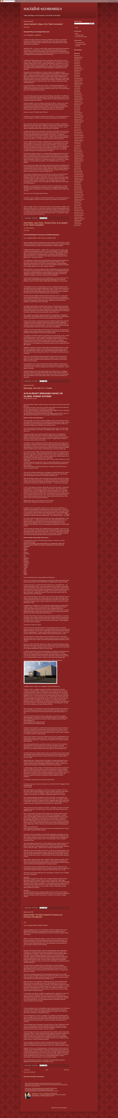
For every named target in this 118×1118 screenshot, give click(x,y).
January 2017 (77, 212)
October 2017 (77, 197)
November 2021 (77, 117)
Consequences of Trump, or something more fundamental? (44, 1093)
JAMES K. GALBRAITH (35, 35)
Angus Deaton (46, 279)
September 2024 (78, 68)
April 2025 (76, 65)
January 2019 (77, 173)
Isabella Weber (46, 281)
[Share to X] (43, 218)
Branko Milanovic (55, 281)
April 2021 (76, 129)
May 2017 (76, 205)
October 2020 (77, 138)
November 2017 (77, 196)
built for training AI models (63, 587)
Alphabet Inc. (63, 508)
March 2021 (76, 130)
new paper (28, 993)
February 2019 (77, 171)
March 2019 (76, 169)
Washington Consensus (29, 273)
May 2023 (76, 90)
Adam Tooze (45, 51)
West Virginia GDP (79, 35)
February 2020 (77, 151)
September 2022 (78, 103)
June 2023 (76, 88)
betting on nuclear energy (29, 521)
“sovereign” (65, 615)
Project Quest (56, 1034)
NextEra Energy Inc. (28, 490)
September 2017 (78, 199)
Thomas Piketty (39, 281)
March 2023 (76, 93)
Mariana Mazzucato (55, 279)
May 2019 (76, 166)
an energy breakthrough (59, 518)
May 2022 (76, 109)
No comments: (35, 218)
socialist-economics (43, 8)
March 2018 (76, 189)
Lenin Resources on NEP (81, 36)
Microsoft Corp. (53, 508)
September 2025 (78, 57)
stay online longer (48, 648)
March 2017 (76, 209)
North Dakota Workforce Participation (34, 1076)
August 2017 (77, 200)
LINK (25, 922)
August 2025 (77, 59)
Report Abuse (78, 49)
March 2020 (76, 150)
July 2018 (76, 182)
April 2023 (76, 91)
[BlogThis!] (42, 218)
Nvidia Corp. (51, 584)
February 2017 (77, 210)
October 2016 (77, 217)
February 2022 (77, 112)
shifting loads (27, 515)
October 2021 (77, 119)
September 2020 (78, 140)
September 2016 (78, 218)
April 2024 (76, 76)
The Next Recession (79, 42)
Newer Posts (27, 1069)
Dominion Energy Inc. (41, 627)
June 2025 (76, 62)
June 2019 (76, 164)
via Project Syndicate (29, 228)
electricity (26, 146)
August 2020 (77, 142)
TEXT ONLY (26, 27)
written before (31, 85)
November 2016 (77, 215)
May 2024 (76, 75)
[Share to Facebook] (45, 218)
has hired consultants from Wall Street (58, 169)
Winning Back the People (62, 270)
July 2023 (76, 86)
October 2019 (77, 158)
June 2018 (76, 184)
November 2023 (77, 80)
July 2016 (76, 222)
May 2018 (76, 186)
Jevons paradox (48, 143)
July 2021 (76, 124)
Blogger (65, 1107)
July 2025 (76, 60)
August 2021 (77, 122)
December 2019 (77, 155)
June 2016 (76, 223)
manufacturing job (33, 128)
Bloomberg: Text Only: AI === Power (38, 388)
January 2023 (77, 96)
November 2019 (77, 156)
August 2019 (77, 161)
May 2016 (76, 225)
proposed (43, 160)
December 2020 (77, 135)
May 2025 (76, 63)
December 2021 (77, 116)
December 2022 (77, 98)
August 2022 (77, 104)
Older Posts (66, 1069)
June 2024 (76, 73)
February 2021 (77, 132)
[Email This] (40, 218)
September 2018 (78, 179)
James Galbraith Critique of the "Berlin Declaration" (43, 24)
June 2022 (76, 107)
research (66, 286)
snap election (53, 263)
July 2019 (76, 163)
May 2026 (76, 55)
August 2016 (77, 220)
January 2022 (77, 114)
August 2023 (77, 85)
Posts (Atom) (32, 1072)
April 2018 (76, 187)
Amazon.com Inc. (45, 508)
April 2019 (76, 168)
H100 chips (61, 584)
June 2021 (76, 125)
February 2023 (77, 94)
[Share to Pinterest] (46, 218)
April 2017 (76, 207)
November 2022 (77, 99)
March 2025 (76, 67)
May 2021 (76, 127)
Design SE (77, 45)
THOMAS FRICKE (51, 238)
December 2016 (77, 213)
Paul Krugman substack (80, 44)
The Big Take (27, 398)
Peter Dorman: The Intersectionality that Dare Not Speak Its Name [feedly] (41, 1088)
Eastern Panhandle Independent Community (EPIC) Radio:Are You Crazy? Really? (43, 1083)
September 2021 (78, 121)
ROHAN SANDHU (43, 925)
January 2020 (77, 153)
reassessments (62, 288)
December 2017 (77, 194)
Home (47, 1069)
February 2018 (77, 191)
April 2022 (76, 111)
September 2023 (78, 83)
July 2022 (76, 106)
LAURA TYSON (40, 238)
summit (41, 48)
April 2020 (76, 148)
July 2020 (76, 143)
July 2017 (76, 202)
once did (61, 180)
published (58, 50)
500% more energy (28, 454)
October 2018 (77, 178)
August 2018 (77, 181)
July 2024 (76, 72)
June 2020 (76, 145)
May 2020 (76, 147)
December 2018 (77, 174)
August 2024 (77, 70)
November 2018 (77, 176)
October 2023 (77, 81)
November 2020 (77, 137)
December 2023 (77, 78)
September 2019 (78, 160)
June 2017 (76, 204)
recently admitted (32, 524)
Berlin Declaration (30, 278)
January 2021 (77, 134)
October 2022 (77, 101)
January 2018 (77, 192)
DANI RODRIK (33, 238)
